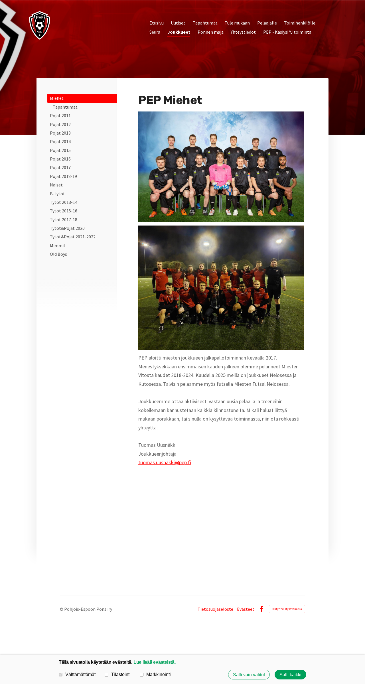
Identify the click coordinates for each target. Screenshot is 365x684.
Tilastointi (121, 674)
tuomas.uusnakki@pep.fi (164, 462)
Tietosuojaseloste (215, 609)
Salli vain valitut (249, 674)
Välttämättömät (80, 674)
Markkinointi (158, 674)
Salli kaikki (290, 674)
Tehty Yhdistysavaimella (287, 609)
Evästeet (245, 609)
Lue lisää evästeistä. (154, 662)
